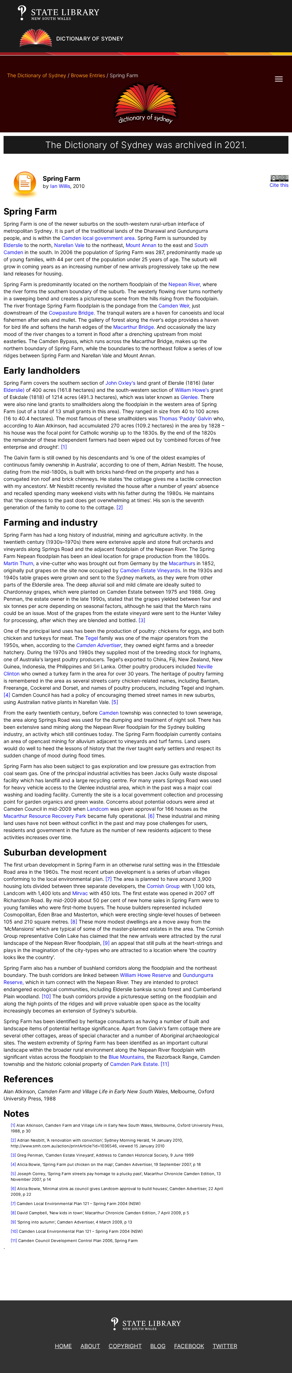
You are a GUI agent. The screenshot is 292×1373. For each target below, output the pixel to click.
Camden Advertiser (98, 645)
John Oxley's (120, 383)
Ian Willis (60, 186)
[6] (151, 816)
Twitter (225, 1346)
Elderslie (13, 245)
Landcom (98, 809)
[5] (114, 702)
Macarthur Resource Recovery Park (45, 816)
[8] (74, 922)
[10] (46, 996)
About (90, 1346)
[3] (142, 620)
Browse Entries (88, 75)
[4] (7, 695)
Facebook (189, 1346)
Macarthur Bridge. (134, 327)
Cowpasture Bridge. (72, 313)
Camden (109, 713)
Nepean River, (184, 284)
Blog (158, 1346)
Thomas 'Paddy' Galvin (185, 418)
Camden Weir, (174, 306)
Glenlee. (190, 397)
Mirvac (80, 893)
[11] (165, 1064)
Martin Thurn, (19, 563)
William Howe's (192, 390)
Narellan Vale (69, 245)
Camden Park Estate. (134, 1064)
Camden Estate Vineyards (150, 570)
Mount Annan (141, 245)
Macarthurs (182, 563)
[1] (64, 447)
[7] (108, 879)
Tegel (91, 638)
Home (63, 1346)
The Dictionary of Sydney (36, 75)
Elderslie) (14, 390)
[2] (119, 507)
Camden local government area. (99, 238)
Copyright (125, 1346)
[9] (106, 943)
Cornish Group (163, 886)
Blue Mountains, (127, 1057)
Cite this (279, 185)
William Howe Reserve (145, 975)
